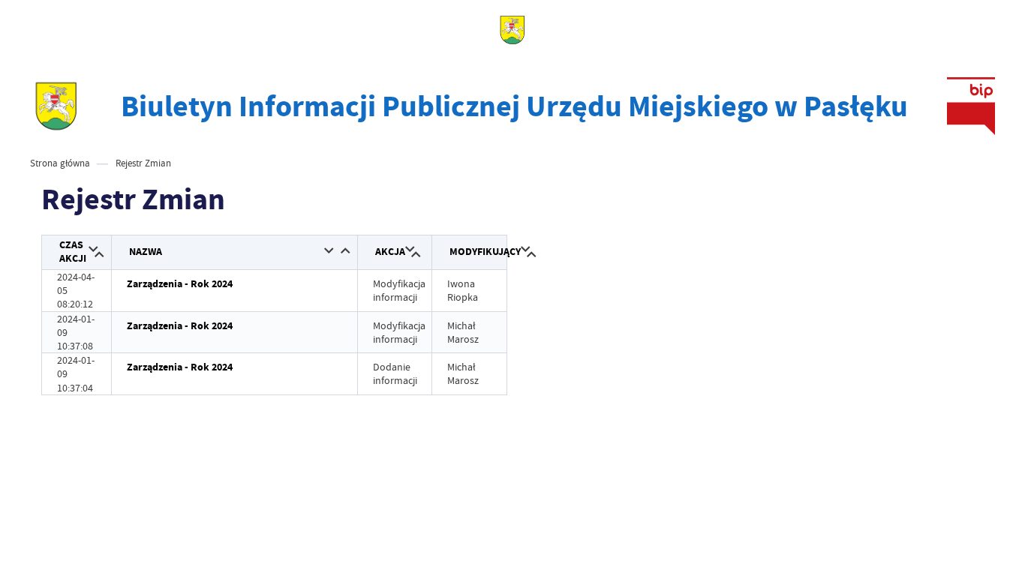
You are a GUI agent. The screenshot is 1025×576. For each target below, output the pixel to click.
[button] (93, 250)
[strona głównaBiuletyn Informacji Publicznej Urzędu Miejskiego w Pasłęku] (56, 106)
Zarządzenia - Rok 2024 (180, 284)
